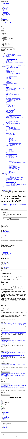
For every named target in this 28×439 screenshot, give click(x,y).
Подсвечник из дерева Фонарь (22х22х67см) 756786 (13, 324)
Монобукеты (12, 127)
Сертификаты (6, 14)
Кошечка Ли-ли (12, 140)
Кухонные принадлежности (12, 94)
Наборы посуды (9, 112)
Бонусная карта (6, 412)
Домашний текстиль (8, 66)
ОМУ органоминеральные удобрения (17, 162)
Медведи (11, 141)
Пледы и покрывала (10, 71)
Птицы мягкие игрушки (14, 144)
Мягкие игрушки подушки (15, 143)
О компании (6, 13)
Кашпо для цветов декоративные (13, 55)
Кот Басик (11, 139)
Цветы (4, 124)
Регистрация (6, 3)
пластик (7, 227)
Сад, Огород (11, 165)
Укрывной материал (10, 172)
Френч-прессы (12, 119)
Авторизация (6, 4)
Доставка (5, 7)
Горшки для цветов (10, 54)
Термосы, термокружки (11, 109)
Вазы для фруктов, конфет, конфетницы (15, 88)
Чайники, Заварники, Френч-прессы (14, 117)
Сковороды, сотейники (11, 102)
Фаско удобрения (13, 168)
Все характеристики (5, 232)
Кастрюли (8, 91)
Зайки (10, 137)
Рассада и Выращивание (11, 154)
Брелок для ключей (10, 145)
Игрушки (5, 132)
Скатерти (8, 79)
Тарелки (8, 107)
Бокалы (7, 87)
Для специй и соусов (11, 90)
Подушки (8, 72)
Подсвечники (9, 60)
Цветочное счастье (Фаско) (15, 169)
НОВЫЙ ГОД (6, 173)
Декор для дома (6, 56)
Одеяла (7, 70)
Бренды (5, 15)
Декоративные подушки (14, 73)
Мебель (5, 63)
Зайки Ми (11, 138)
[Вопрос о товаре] (1, 237)
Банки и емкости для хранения (13, 123)
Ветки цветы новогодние (12, 174)
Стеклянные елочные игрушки (16, 177)
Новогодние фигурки (11, 182)
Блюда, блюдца (9, 85)
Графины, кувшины (10, 89)
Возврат (5, 10)
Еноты (10, 135)
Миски (7, 95)
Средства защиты (13, 166)
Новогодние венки (10, 180)
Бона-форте (11, 157)
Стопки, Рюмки (9, 106)
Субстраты (11, 151)
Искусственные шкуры (11, 83)
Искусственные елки (11, 178)
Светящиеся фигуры (10, 183)
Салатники (8, 101)
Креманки (8, 93)
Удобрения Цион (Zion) (14, 167)
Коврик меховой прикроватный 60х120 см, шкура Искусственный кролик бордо (12, 355)
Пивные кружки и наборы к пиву (14, 96)
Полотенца (8, 77)
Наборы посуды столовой (15, 115)
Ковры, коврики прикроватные (13, 67)
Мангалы (5, 186)
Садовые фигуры (10, 155)
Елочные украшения (10, 176)
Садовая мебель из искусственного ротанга (16, 65)
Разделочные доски (10, 100)
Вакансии (5, 9)
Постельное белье (10, 78)
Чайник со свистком (13, 121)
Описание (5, 252)
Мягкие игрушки (10, 133)
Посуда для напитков (11, 116)
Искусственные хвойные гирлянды (14, 179)
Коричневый (6, 231)
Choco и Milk (12, 134)
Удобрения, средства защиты (12, 156)
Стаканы (8, 104)
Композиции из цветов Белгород (13, 130)
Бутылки (8, 122)
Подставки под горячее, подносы (13, 99)
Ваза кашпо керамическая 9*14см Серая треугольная (13, 333)
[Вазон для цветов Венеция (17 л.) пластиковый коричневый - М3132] (15, 205)
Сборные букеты (12, 128)
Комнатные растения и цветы (13, 129)
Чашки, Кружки (9, 111)
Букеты (7, 126)
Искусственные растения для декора (14, 62)
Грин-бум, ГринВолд (13, 158)
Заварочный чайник (13, 118)
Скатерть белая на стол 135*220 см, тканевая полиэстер (13, 365)
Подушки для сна (13, 76)
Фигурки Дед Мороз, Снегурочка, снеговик (16, 184)
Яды (10, 171)
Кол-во (4, 218)
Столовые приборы (10, 105)
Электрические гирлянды (12, 185)
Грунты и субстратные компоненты (14, 147)
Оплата (5, 8)
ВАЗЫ (7, 61)
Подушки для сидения (14, 74)
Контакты (5, 12)
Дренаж (10, 150)
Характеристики (7, 253)
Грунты (10, 149)
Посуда (5, 84)
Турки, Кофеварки (10, 110)
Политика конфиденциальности (10, 419)
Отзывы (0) (5, 254)
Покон (10, 163)
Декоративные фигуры (11, 59)
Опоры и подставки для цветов (13, 152)
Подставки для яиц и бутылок (13, 98)
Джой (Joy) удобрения (14, 160)
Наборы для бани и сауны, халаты (14, 68)
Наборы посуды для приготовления (17, 113)
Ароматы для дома (10, 57)
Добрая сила (11, 161)
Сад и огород (6, 146)
